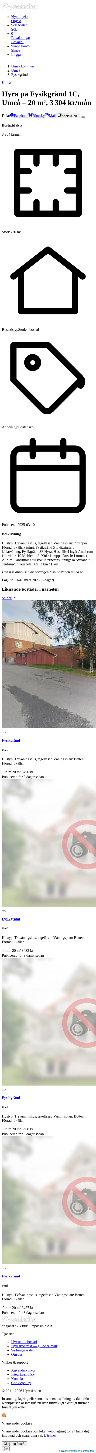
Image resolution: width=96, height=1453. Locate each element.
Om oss (16, 1354)
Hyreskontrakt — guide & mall (34, 1346)
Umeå (15, 70)
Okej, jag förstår (14, 1444)
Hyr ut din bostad (24, 1342)
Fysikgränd (11, 740)
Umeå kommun (22, 66)
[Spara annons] (83, 117)
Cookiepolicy (21, 1383)
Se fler (7, 598)
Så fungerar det (22, 1350)
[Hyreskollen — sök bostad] (20, 9)
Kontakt (17, 1379)
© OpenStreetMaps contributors (76, 1451)
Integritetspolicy (23, 1374)
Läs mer (50, 1435)
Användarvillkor (23, 1370)
